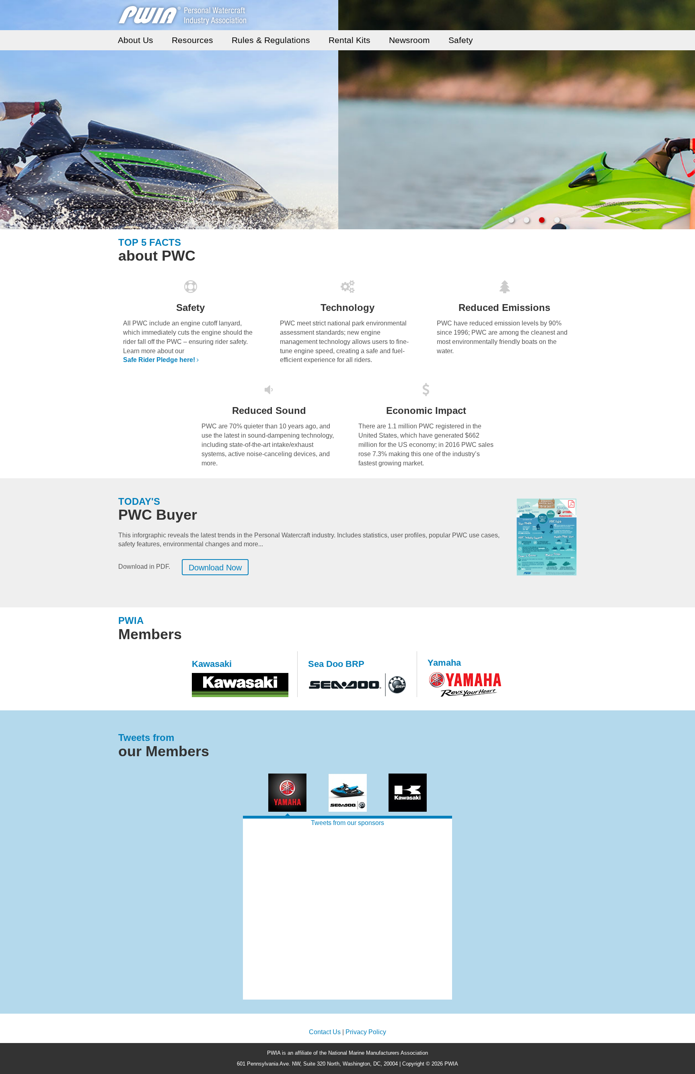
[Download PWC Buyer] (546, 537)
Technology (347, 307)
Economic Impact (426, 410)
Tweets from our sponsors (347, 822)
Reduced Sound (269, 410)
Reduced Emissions (504, 307)
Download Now (215, 567)
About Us (135, 40)
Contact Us (325, 1032)
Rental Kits (349, 40)
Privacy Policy (365, 1032)
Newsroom (409, 40)
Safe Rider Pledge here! (159, 359)
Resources (192, 40)
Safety (460, 40)
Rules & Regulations (271, 40)
